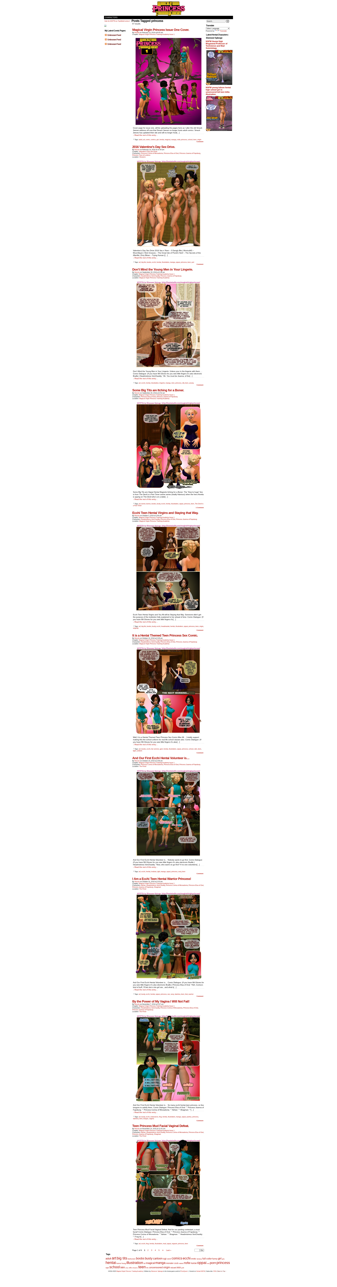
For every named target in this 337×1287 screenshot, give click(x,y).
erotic (193, 1259)
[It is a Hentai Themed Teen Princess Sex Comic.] (168, 733)
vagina (151, 1119)
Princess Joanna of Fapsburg (189, 153)
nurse (194, 1263)
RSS (214, 1271)
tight (134, 751)
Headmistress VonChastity (150, 276)
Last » (168, 1250)
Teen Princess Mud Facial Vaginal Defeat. (160, 1126)
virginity (135, 628)
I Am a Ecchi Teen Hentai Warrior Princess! (161, 879)
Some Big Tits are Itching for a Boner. (158, 390)
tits (147, 1268)
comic (148, 140)
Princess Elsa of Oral (171, 153)
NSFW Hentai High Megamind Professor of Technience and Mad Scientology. (216, 44)
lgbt (158, 872)
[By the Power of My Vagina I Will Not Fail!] (168, 1101)
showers (135, 1268)
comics (153, 140)
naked (181, 1263)
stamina (177, 994)
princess (184, 140)
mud (164, 1244)
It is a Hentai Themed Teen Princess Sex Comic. (165, 635)
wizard (173, 1267)
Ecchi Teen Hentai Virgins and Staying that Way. (165, 513)
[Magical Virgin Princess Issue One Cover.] (168, 124)
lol (144, 1263)
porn (213, 1263)
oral (208, 1263)
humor (118, 1263)
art (144, 140)
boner (143, 504)
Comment (200, 141)
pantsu (189, 1117)
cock (169, 1259)
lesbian (154, 872)
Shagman (157, 887)
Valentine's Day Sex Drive (148, 151)
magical (167, 140)
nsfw (178, 140)
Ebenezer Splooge (157, 1271)
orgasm (174, 1244)
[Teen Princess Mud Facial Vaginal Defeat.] (168, 1226)
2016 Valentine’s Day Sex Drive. (153, 147)
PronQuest (184, 1271)
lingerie (162, 383)
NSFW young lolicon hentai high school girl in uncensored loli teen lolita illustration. (218, 90)
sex (168, 994)
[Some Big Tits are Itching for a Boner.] (168, 488)
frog (160, 1117)
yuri (193, 262)
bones (148, 504)
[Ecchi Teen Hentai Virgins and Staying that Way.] (168, 611)
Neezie (137, 150)
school (190, 140)
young (191, 383)
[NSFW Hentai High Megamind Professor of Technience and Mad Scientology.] (219, 85)
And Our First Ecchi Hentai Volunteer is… (160, 758)
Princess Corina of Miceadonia (152, 153)
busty (158, 504)
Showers (142, 157)
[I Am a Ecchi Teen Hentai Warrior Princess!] (168, 979)
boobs (149, 262)
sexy (179, 872)
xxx (179, 1267)
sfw (183, 383)
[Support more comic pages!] (105, 26)
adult (140, 140)
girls (223, 1259)
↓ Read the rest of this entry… (145, 135)
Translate (223, 31)
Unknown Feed (114, 35)
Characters (111, 17)
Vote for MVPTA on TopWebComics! (117, 21)
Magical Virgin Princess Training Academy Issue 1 (157, 34)
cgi (164, 1258)
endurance (154, 1117)
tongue (145, 1119)
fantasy (199, 1259)
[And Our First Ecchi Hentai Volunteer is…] (168, 856)
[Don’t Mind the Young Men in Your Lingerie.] (168, 368)
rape (107, 1268)
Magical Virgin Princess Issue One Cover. (160, 30)
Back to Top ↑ (221, 1271)
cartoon (157, 1258)
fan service (155, 749)
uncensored (156, 1267)
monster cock (172, 1263)
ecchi (154, 262)
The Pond (142, 766)
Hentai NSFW (200, 1271)
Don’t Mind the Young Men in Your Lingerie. (162, 269)
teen (195, 140)
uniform (139, 751)
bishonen (131, 1259)
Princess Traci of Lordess (141, 155)
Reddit (137, 32)
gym (161, 749)
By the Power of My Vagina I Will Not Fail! (160, 1001)
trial (186, 994)
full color (207, 1258)
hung (124, 1263)
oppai (178, 262)
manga (173, 140)
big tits (143, 262)
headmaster (165, 626)
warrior (191, 994)
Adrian (143, 885)
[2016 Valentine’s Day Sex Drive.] (168, 247)
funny (214, 1259)
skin (195, 749)
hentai (162, 140)
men (173, 383)
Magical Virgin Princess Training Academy (168, 8)
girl (158, 140)
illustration (165, 262)
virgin (199, 140)
